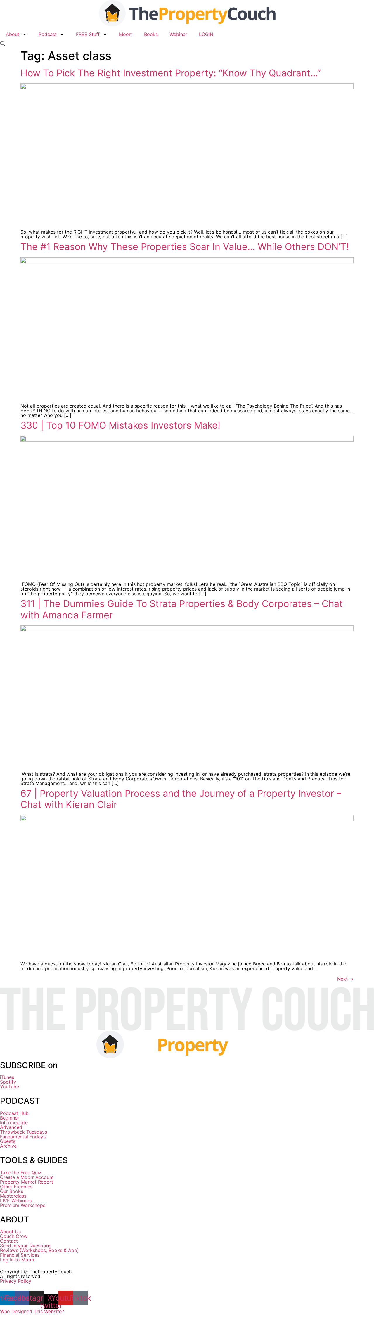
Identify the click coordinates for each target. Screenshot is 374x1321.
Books (151, 34)
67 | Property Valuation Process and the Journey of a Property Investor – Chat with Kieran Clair (180, 799)
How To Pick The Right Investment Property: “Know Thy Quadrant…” (170, 73)
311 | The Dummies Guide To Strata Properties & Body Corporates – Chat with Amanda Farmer (181, 609)
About (12, 34)
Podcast (48, 34)
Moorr (125, 34)
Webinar (178, 34)
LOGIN (206, 34)
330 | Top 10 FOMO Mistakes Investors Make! (120, 425)
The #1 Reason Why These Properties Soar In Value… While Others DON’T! (184, 246)
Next (345, 979)
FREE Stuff (88, 34)
